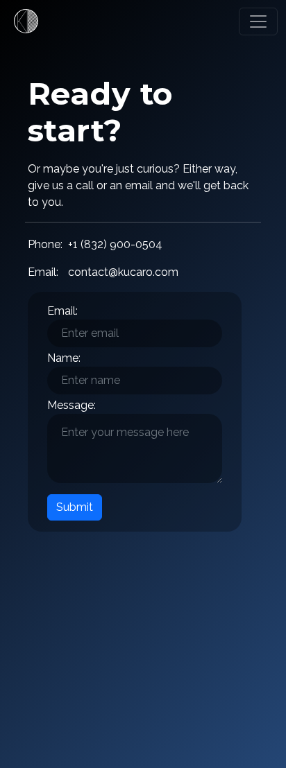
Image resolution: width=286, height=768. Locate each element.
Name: (64, 358)
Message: (71, 405)
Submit (74, 507)
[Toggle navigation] (258, 21)
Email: (62, 310)
